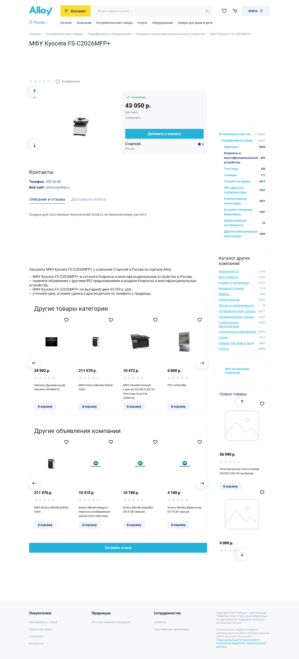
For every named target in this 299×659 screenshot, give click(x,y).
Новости (160, 622)
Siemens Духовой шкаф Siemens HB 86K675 (49, 387)
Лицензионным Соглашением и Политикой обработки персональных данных (241, 643)
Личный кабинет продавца (110, 622)
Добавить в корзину (164, 134)
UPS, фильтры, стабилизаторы (244, 190)
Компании (84, 23)
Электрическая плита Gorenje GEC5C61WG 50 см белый (239, 471)
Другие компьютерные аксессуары (244, 234)
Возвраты (36, 643)
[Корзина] (235, 11)
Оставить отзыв (118, 548)
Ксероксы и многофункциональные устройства (170, 34)
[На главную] (43, 11)
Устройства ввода (244, 181)
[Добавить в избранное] (66, 320)
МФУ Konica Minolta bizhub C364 (96, 387)
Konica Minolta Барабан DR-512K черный (138, 510)
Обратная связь (40, 629)
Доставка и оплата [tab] (88, 199)
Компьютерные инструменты (244, 223)
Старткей (133, 144)
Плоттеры (244, 168)
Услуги (142, 23)
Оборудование (162, 23)
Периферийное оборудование (110, 34)
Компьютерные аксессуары (244, 201)
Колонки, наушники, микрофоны (244, 212)
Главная (35, 34)
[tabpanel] (118, 214)
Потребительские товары (114, 23)
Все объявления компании (237, 370)
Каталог (66, 23)
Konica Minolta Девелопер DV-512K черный (184, 510)
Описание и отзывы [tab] (47, 199)
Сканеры (244, 175)
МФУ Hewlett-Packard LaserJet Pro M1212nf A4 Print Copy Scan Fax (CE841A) (139, 392)
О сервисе (36, 636)
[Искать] (207, 11)
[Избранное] (224, 11)
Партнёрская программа (172, 629)
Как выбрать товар (43, 622)
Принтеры (244, 147)
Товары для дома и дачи (195, 23)
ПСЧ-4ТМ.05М (176, 385)
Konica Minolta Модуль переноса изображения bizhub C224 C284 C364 (94, 512)
